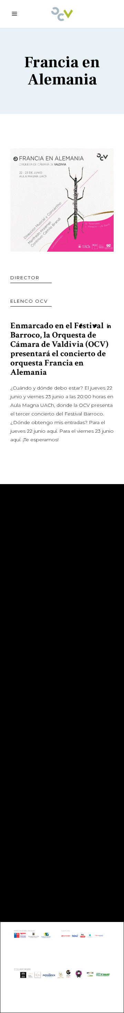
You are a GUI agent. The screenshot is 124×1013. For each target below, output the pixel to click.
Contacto (26, 602)
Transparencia (33, 592)
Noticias (24, 612)
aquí (52, 431)
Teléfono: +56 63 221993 (51, 844)
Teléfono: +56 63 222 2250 (54, 722)
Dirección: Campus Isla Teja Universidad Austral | (57, 814)
